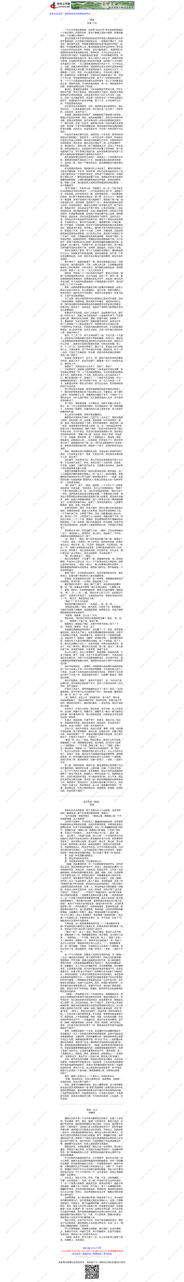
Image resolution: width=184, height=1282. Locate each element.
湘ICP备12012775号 (92, 1248)
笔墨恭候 (97, 1254)
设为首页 (76, 1254)
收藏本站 (87, 1254)
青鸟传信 (107, 1254)
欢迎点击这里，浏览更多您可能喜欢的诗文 (70, 14)
